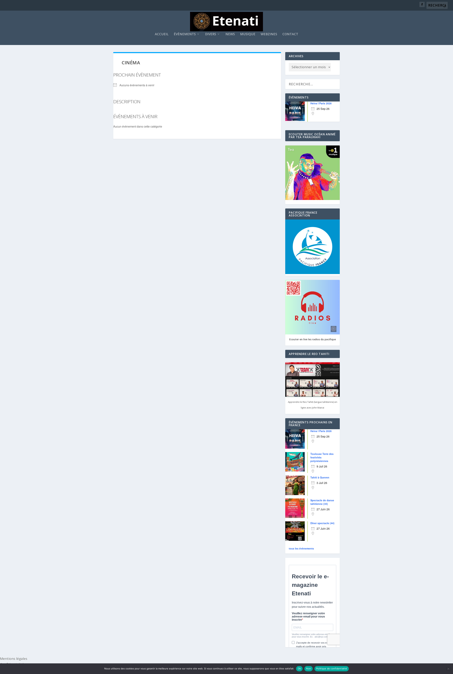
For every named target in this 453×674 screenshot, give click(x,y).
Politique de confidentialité (331, 668)
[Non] (448, 668)
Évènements (185, 34)
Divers (210, 34)
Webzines (269, 34)
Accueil (161, 34)
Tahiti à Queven (319, 477)
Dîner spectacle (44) (322, 523)
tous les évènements (301, 548)
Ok (299, 668)
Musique (247, 34)
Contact (290, 34)
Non (308, 668)
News (230, 34)
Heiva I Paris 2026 (321, 103)
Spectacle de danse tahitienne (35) (322, 502)
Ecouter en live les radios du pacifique (312, 339)
